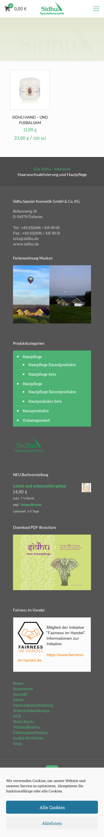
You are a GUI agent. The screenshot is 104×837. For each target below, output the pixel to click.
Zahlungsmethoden (30, 732)
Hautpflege (32, 383)
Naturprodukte (36, 410)
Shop (17, 743)
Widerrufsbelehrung (31, 710)
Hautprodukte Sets (45, 401)
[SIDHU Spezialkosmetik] (52, 8)
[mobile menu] (96, 9)
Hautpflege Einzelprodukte (52, 391)
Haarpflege (32, 356)
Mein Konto (23, 721)
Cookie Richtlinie (28, 738)
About (18, 699)
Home (18, 683)
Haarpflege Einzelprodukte (52, 364)
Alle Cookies (52, 807)
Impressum (23, 688)
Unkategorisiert (36, 420)
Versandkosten (31, 505)
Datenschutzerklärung (33, 705)
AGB (17, 716)
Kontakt (20, 694)
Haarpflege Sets (42, 374)
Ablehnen (52, 823)
